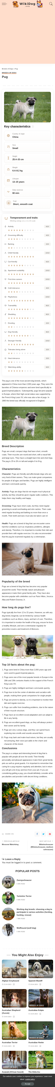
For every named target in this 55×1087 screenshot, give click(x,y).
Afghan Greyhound (10, 981)
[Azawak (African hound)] (14, 1060)
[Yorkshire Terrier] (8, 898)
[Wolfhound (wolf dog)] (8, 930)
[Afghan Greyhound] (14, 969)
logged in (18, 862)
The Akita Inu (34, 1072)
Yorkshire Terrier (24, 896)
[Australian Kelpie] (40, 998)
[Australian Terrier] (14, 1030)
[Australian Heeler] (40, 1030)
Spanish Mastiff (35, 981)
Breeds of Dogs (7, 69)
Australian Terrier (10, 1042)
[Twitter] (43, 834)
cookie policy (30, 1079)
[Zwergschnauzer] (8, 882)
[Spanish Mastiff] (40, 969)
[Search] (50, 4)
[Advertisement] (27, 36)
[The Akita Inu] (40, 1060)
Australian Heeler (36, 1042)
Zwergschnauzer (24, 880)
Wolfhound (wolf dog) (26, 928)
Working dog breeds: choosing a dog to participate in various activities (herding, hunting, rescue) (34, 912)
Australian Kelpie (36, 1010)
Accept (27, 1084)
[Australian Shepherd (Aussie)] (14, 998)
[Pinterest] (49, 834)
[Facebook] (37, 834)
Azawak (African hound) (13, 1072)
